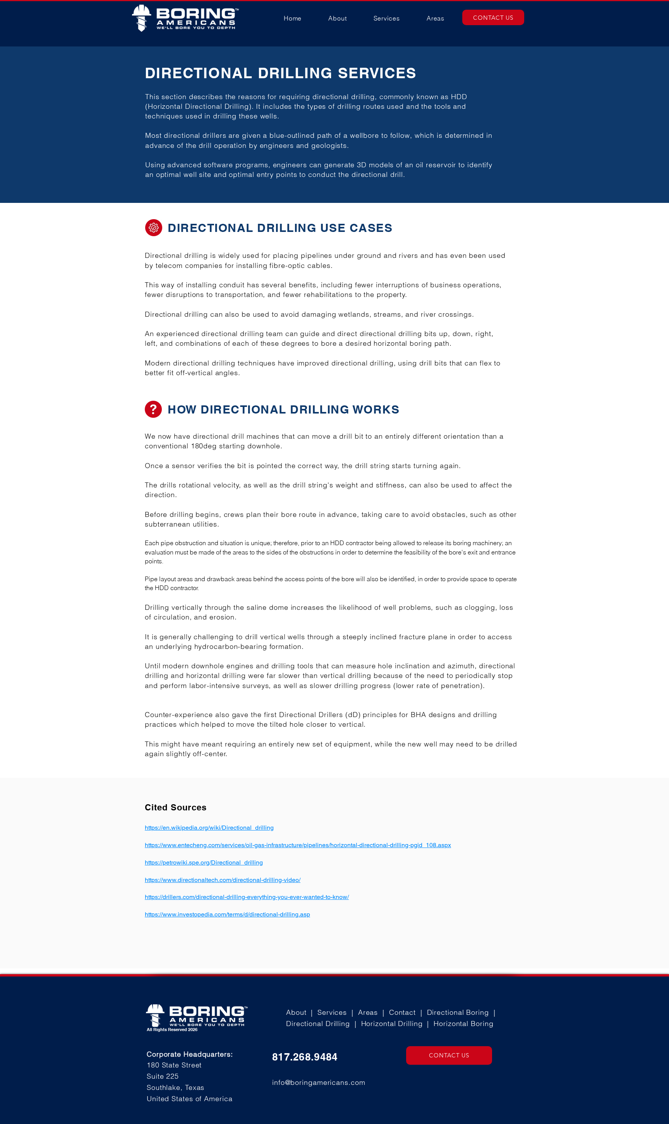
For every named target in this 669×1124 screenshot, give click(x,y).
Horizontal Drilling (392, 1023)
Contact (402, 1012)
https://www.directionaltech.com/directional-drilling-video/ (222, 880)
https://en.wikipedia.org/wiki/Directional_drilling (209, 827)
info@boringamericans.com (318, 1082)
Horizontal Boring (463, 1023)
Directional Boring (458, 1012)
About (296, 1012)
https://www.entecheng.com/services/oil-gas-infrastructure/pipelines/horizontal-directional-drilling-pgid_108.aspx (298, 845)
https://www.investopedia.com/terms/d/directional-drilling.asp (227, 914)
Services (332, 1012)
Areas (368, 1012)
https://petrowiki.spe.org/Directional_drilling (204, 862)
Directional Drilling (318, 1023)
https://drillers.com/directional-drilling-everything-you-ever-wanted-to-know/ (247, 897)
